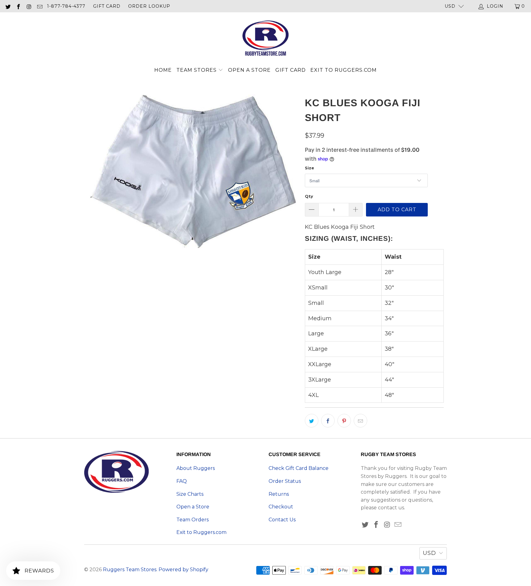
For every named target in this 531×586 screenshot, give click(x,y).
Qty (309, 196)
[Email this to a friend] (360, 420)
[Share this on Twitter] (311, 420)
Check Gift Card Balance (298, 468)
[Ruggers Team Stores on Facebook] (18, 6)
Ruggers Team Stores (129, 569)
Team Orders (192, 520)
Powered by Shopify (183, 569)
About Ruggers (195, 468)
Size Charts (189, 494)
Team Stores (197, 70)
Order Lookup (149, 6)
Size (309, 167)
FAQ (181, 481)
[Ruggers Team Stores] (265, 38)
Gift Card (106, 6)
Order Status (285, 481)
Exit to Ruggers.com (343, 70)
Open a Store (249, 70)
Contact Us (282, 520)
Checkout (281, 507)
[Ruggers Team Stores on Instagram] (29, 6)
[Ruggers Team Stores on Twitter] (8, 6)
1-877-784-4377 (66, 6)
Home (163, 70)
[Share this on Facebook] (328, 420)
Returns (279, 494)
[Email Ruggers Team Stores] (40, 6)
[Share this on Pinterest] (344, 420)
